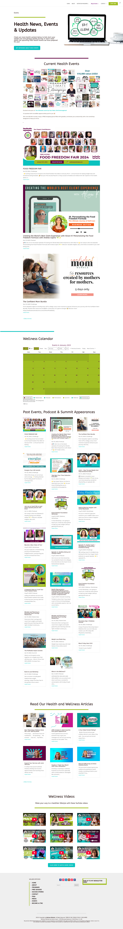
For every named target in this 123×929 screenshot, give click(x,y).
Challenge (34, 171)
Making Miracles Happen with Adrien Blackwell (88, 508)
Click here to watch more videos (61, 865)
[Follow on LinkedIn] (66, 880)
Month (36, 348)
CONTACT (103, 3)
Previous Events (76, 348)
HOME (68, 3)
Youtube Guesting (65, 597)
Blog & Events (94, 3)
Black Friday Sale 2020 (85, 643)
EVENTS (34, 901)
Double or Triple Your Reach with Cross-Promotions (60, 765)
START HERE (113, 3)
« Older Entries (27, 318)
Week (41, 348)
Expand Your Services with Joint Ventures (34, 763)
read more (26, 179)
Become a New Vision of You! (33, 545)
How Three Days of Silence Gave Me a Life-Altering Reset (34, 730)
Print (25, 404)
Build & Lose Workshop (31, 672)
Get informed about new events (27, 48)
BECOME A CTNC (37, 903)
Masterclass (35, 617)
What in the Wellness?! (58, 671)
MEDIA (34, 899)
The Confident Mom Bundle (35, 302)
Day (45, 348)
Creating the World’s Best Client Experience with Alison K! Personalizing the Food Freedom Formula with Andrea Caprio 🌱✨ (58, 237)
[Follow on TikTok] (72, 880)
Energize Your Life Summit (32, 470)
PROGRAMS (36, 887)
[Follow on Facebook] (60, 880)
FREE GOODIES (37, 889)
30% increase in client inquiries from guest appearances (61, 730)
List (31, 349)
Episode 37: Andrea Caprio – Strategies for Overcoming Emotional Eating (87, 546)
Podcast (33, 240)
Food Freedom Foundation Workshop (59, 513)
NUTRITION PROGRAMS (82, 3)
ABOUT (73, 3)
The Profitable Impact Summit (33, 650)
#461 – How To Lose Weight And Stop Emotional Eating (88, 470)
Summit (34, 653)
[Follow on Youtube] (69, 880)
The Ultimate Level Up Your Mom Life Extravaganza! (51, 110)
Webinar (62, 516)
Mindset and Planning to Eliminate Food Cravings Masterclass (31, 613)
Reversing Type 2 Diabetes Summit (86, 621)
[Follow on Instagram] (63, 880)
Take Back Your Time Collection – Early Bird (61, 476)
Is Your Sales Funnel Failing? (87, 730)
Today (84, 348)
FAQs (33, 896)
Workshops (36, 547)
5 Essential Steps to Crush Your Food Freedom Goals (33, 590)
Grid (26, 349)
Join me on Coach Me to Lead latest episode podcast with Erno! (33, 508)
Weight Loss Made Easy (58, 639)
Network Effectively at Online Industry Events (87, 764)
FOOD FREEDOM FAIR (32, 169)
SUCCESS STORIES (38, 892)
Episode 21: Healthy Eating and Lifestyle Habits (61, 552)
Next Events (90, 348)
